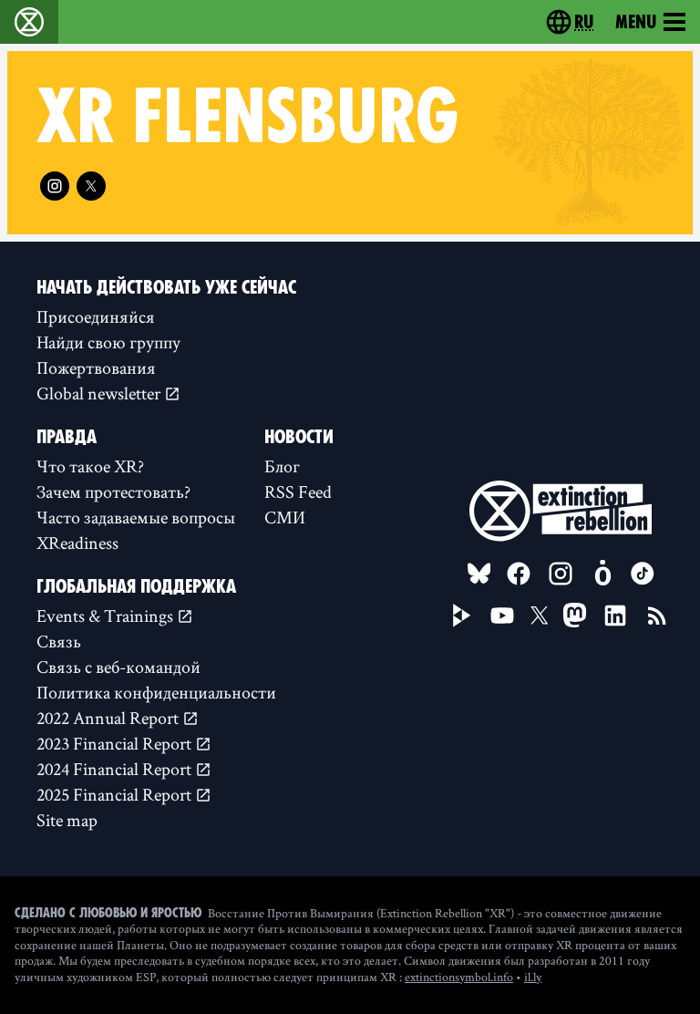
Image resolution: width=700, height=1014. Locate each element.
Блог (282, 466)
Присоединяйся (95, 316)
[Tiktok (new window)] (642, 573)
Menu (635, 22)
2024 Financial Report (115, 769)
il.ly (532, 976)
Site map (67, 820)
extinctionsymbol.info (459, 976)
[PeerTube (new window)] (462, 615)
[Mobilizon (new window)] (602, 574)
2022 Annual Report (109, 717)
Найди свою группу (108, 342)
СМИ (284, 517)
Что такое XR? (90, 466)
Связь (58, 641)
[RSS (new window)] (657, 615)
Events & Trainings (106, 615)
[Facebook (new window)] (519, 574)
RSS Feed (298, 491)
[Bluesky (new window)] (479, 573)
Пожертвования (96, 367)
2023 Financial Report (115, 743)
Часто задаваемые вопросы (135, 517)
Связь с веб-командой (118, 666)
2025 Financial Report (115, 794)
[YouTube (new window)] (502, 615)
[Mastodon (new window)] (574, 615)
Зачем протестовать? (113, 491)
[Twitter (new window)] (91, 186)
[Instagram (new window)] (54, 186)
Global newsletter (100, 393)
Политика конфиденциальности (156, 692)
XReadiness (77, 542)
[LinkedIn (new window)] (615, 615)
